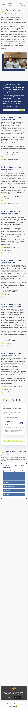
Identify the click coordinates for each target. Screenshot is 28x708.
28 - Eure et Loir (8, 478)
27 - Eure (6, 474)
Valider (22, 109)
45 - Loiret (6, 482)
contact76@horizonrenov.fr (11, 346)
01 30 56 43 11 (7, 201)
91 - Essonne (7, 494)
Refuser (10, 697)
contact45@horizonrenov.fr (11, 253)
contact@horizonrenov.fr (10, 392)
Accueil (3, 4)
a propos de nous (11, 4)
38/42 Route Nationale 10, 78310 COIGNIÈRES (12, 197)
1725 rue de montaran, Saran (11, 247)
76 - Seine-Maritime (9, 486)
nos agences (22, 4)
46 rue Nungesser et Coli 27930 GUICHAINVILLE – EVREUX (11, 290)
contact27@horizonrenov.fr (11, 297)
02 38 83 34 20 (7, 250)
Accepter (17, 697)
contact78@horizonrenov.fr (11, 203)
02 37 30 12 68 (7, 389)
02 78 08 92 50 (7, 343)
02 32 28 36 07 (7, 294)
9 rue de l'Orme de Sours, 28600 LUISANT (14, 386)
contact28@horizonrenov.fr (11, 159)
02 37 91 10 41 (7, 157)
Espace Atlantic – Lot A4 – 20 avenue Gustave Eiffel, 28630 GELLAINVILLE (14, 153)
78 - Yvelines (7, 490)
